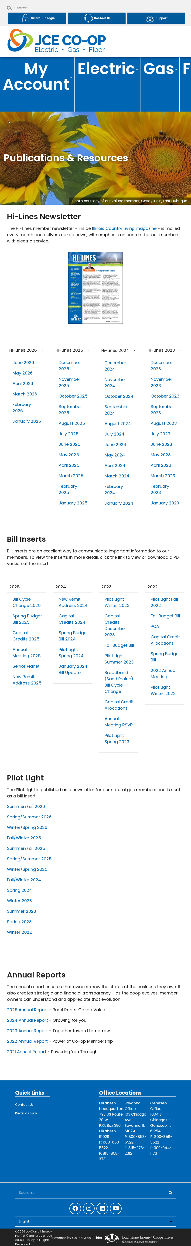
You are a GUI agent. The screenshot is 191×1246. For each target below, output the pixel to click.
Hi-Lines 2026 (23, 350)
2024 (60, 587)
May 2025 (69, 455)
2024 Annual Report (27, 1020)
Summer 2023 (21, 911)
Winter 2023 (19, 901)
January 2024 (119, 503)
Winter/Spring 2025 (27, 869)
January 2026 (27, 421)
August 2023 (164, 423)
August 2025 (72, 423)
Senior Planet (27, 666)
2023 (106, 587)
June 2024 (115, 444)
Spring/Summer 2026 (29, 817)
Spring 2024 (19, 890)
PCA (155, 626)
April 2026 (23, 383)
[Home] (55, 41)
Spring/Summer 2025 (29, 859)
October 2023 (165, 396)
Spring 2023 (19, 922)
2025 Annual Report (27, 1010)
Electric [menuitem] (105, 69)
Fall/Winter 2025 (24, 838)
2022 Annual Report (28, 1041)
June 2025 (69, 444)
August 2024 (118, 423)
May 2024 (115, 455)
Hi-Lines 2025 (69, 350)
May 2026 (23, 373)
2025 (14, 587)
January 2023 (165, 503)
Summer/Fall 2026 (26, 806)
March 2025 (71, 476)
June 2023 (161, 444)
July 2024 (114, 434)
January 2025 (73, 503)
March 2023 (163, 476)
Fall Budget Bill (119, 645)
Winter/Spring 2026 (27, 827)
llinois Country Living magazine (125, 228)
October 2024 (119, 396)
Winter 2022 (19, 932)
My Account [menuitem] (34, 77)
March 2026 (25, 394)
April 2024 (115, 465)
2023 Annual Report (27, 1031)
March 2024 (117, 476)
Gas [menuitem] (157, 69)
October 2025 (73, 396)
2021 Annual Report (26, 1052)
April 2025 (69, 465)
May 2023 (161, 455)
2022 (152, 587)
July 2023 (160, 434)
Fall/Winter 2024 (24, 880)
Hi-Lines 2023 (161, 350)
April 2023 (161, 465)
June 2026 (23, 362)
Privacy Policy (26, 1113)
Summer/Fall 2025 (26, 848)
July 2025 (68, 434)
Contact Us (24, 1104)
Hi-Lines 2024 (115, 350)
